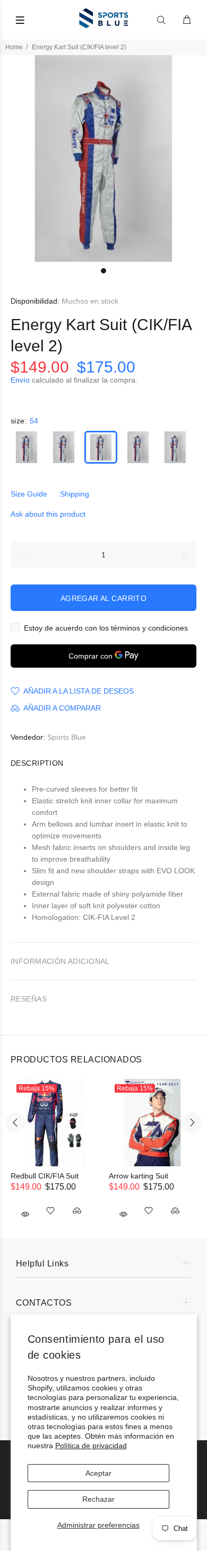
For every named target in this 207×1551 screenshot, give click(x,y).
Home (14, 47)
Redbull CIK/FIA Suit (45, 1176)
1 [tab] (103, 270)
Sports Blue (66, 737)
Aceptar (98, 1473)
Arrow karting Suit (138, 1176)
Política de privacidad (91, 1445)
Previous (15, 1122)
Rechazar (98, 1499)
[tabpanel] (103, 158)
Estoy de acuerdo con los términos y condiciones (106, 628)
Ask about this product (48, 514)
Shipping (74, 494)
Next (192, 1122)
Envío (20, 380)
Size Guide (29, 494)
